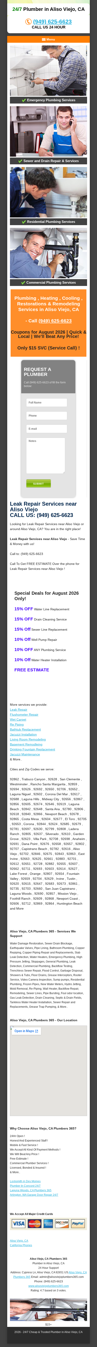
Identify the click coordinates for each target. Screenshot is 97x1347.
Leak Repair (18, 709)
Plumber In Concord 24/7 (25, 1185)
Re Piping (17, 724)
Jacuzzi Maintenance (25, 754)
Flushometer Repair (24, 714)
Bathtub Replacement (25, 729)
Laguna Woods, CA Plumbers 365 (30, 1190)
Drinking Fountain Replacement (32, 749)
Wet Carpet (18, 719)
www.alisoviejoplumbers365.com (48, 1286)
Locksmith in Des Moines (25, 1181)
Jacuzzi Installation (23, 734)
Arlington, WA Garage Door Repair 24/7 (34, 1194)
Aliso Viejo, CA (19, 1240)
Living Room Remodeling (28, 739)
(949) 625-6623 (52, 21)
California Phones (21, 1245)
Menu (50, 39)
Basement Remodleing (26, 744)
